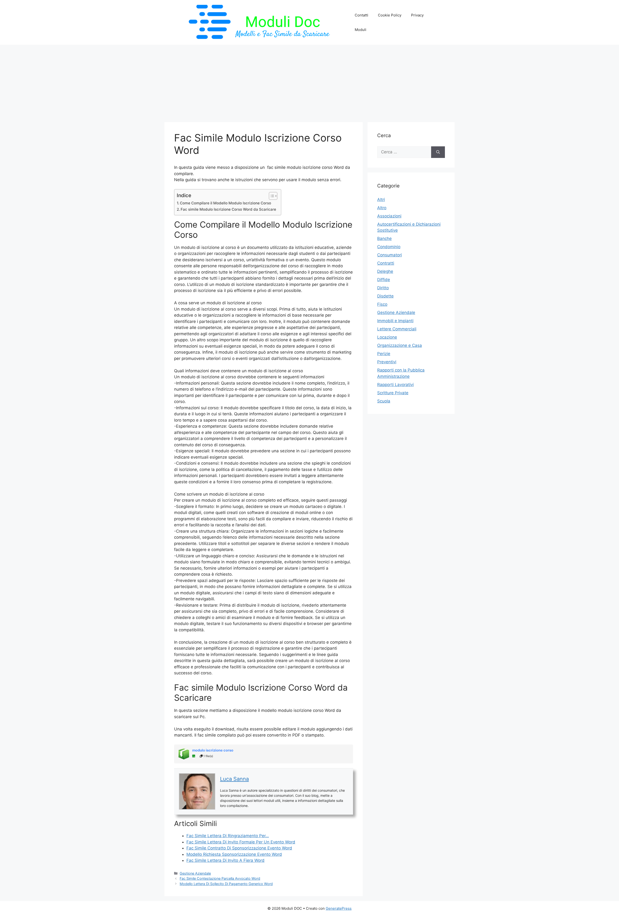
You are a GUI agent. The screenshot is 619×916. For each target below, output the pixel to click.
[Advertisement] (309, 81)
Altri (381, 199)
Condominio (388, 246)
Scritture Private (392, 392)
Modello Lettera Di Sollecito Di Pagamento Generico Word (226, 884)
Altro (381, 207)
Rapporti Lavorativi (395, 384)
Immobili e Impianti (395, 320)
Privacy (417, 15)
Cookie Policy (389, 15)
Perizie (383, 353)
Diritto (383, 287)
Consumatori (389, 255)
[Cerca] (438, 152)
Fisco (382, 304)
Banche (384, 238)
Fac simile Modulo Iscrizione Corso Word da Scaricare (228, 209)
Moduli (360, 29)
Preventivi (386, 361)
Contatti (361, 15)
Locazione (387, 337)
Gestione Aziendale (195, 873)
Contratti (385, 263)
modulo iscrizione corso (212, 750)
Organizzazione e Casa (399, 345)
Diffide (383, 279)
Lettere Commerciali (396, 329)
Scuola (383, 401)
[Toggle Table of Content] (270, 196)
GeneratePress (339, 908)
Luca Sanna (234, 779)
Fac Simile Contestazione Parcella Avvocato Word (220, 878)
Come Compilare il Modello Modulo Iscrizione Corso (225, 203)
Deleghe (385, 271)
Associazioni (389, 216)
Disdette (385, 296)
